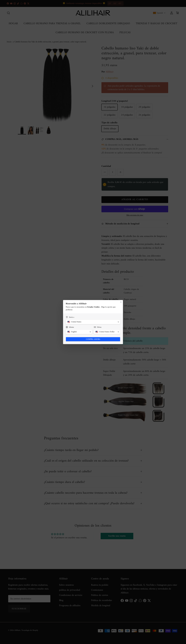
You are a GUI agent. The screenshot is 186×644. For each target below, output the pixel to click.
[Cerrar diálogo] (120, 302)
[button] (93, 321)
